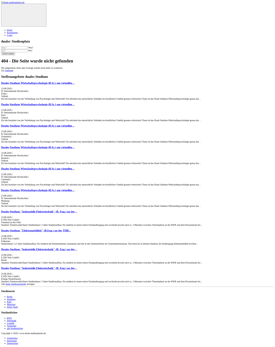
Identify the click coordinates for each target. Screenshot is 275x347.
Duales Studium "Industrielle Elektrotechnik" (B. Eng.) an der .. (39, 211)
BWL (9, 318)
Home (9, 30)
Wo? (30, 50)
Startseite (9, 70)
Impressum (12, 341)
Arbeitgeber (12, 338)
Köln (9, 302)
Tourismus (11, 326)
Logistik (10, 323)
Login (9, 35)
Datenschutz (12, 343)
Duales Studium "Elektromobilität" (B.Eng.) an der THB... (36, 230)
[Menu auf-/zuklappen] (23, 15)
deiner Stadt (12, 307)
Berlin (9, 296)
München (11, 304)
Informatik (11, 320)
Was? (30, 47)
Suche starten (8, 54)
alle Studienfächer (15, 328)
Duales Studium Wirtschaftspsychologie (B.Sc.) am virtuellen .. (37, 83)
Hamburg (11, 299)
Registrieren (12, 32)
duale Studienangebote (16, 284)
